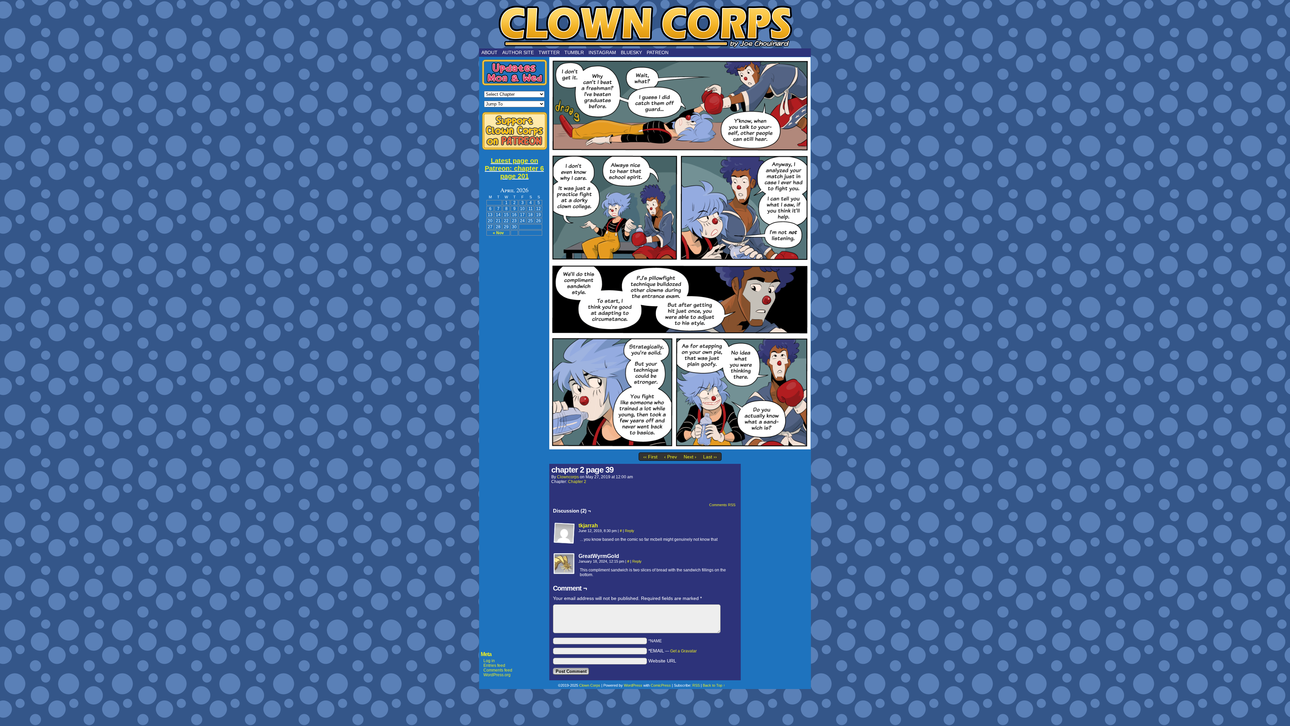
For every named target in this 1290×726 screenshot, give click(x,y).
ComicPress (661, 685)
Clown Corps (645, 25)
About (489, 52)
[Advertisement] (514, 341)
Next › (690, 456)
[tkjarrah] (564, 542)
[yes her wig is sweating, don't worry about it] (680, 447)
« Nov (498, 233)
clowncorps (568, 477)
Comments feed (497, 670)
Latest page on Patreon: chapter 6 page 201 (514, 168)
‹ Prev (670, 456)
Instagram (602, 52)
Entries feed (494, 665)
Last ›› (710, 456)
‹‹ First (650, 456)
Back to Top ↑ (714, 685)
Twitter (549, 52)
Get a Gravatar (683, 651)
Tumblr (574, 52)
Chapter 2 (577, 481)
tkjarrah (588, 525)
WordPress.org (497, 675)
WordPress (633, 685)
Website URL (662, 660)
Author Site (518, 52)
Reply (629, 531)
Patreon (658, 52)
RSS (696, 685)
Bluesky (631, 52)
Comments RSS (722, 505)
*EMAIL (672, 650)
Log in (489, 660)
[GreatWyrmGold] (564, 564)
